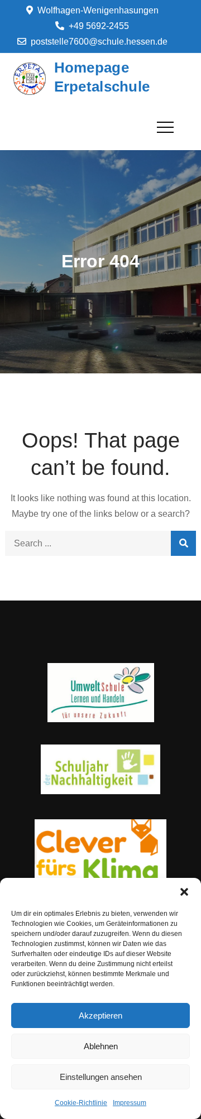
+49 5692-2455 (99, 26)
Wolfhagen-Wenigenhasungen (98, 10)
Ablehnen (101, 1046)
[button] (184, 891)
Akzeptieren (100, 1015)
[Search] (183, 543)
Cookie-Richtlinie (81, 1103)
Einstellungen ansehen (101, 1077)
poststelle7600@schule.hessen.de (99, 41)
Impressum (129, 1103)
